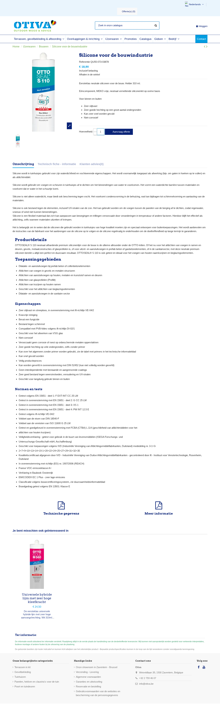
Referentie (84, 61)
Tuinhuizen (20, 676)
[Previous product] (205, 47)
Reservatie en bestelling (88, 686)
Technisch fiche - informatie (57, 164)
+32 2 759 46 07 (147, 678)
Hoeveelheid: (86, 131)
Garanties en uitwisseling (89, 681)
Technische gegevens (61, 513)
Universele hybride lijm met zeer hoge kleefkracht (37, 598)
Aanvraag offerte (121, 131)
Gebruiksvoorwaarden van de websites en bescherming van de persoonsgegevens (98, 693)
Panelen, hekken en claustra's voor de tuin (36, 681)
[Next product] (206, 47)
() (128, 11)
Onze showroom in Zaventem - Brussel (96, 667)
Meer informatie (159, 513)
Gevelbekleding (22, 672)
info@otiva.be (146, 683)
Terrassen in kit (22, 667)
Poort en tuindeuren (24, 686)
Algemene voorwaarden (88, 676)
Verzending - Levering (87, 672)
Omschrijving (23, 164)
